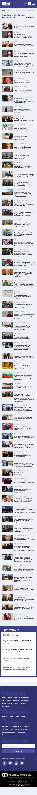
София (4, 703)
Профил (23, 716)
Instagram (16, 763)
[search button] (25, 3)
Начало (4, 697)
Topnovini (5, 775)
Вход (29, 3)
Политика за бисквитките (8, 732)
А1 (3, 700)
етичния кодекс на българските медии (23, 777)
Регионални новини (24, 697)
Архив (17, 716)
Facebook (4, 763)
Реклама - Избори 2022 (21, 729)
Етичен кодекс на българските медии (12, 735)
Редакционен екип (16, 726)
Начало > (4, 10)
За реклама (5, 729)
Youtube (22, 763)
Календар (4, 716)
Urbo (12, 729)
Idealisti (10, 697)
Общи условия (21, 732)
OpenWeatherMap (23, 785)
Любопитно (23, 703)
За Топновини (5, 726)
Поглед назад (5, 706)
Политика (8, 700)
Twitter (10, 763)
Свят (15, 697)
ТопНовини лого (6, 4)
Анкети (11, 716)
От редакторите (25, 700)
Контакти (26, 726)
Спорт (16, 703)
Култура (10, 703)
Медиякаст (16, 700)
